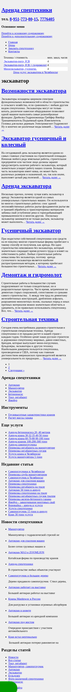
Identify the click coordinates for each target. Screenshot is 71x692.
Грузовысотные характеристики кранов (31, 414)
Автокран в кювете (19, 610)
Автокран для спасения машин (26, 480)
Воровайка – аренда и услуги (25, 505)
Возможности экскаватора (33, 91)
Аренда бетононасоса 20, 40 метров (29, 432)
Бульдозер (14, 675)
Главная (13, 42)
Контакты (14, 51)
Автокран (14, 384)
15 (36, 19)
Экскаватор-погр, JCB (17, 61)
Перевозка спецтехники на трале (27, 493)
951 (16, 19)
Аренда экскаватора (26, 186)
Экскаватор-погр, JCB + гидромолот (25, 65)
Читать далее (51, 177)
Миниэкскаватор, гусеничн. (20, 68)
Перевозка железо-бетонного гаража (29, 499)
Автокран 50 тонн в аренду (24, 489)
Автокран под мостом (21, 622)
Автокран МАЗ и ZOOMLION (26, 552)
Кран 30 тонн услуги (20, 514)
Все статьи (14, 660)
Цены (11, 45)
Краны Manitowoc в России (24, 598)
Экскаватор (15, 391)
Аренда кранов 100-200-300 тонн (27, 441)
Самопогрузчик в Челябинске (25, 477)
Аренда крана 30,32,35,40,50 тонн (28, 435)
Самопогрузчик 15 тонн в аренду (27, 511)
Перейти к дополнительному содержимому (26, 36)
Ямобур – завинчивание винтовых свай (31, 502)
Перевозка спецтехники (22, 483)
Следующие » (16, 370)
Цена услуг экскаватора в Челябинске (35, 72)
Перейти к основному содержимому (22, 33)
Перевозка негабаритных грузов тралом (31, 496)
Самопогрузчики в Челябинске (26, 471)
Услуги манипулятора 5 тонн (25, 456)
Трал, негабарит (17, 397)
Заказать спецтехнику (21, 48)
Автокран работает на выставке (27, 587)
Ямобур (12, 400)
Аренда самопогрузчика (22, 444)
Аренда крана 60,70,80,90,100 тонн (28, 438)
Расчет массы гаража (20, 417)
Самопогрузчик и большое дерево (28, 575)
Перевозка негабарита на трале (26, 486)
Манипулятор (16, 388)
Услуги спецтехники (20, 508)
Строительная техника (29, 319)
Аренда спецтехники (20, 564)
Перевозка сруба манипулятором (27, 474)
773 (24, 19)
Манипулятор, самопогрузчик (25, 666)
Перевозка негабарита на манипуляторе (31, 447)
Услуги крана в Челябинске (24, 453)
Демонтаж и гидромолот (31, 275)
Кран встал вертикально (22, 636)
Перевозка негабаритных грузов (27, 450)
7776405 (47, 19)
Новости (13, 657)
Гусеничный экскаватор (31, 230)
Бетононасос (15, 394)
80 (30, 19)
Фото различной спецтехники (26, 678)
